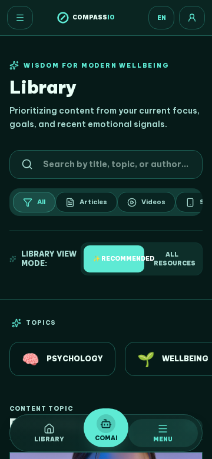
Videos (153, 202)
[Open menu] (20, 17)
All (41, 202)
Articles (93, 202)
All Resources (175, 259)
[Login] (192, 17)
